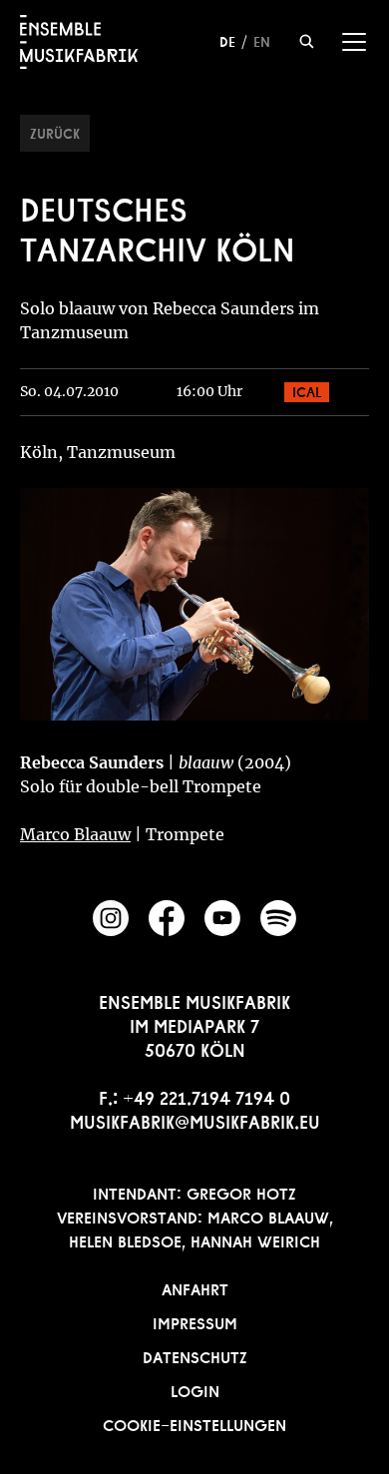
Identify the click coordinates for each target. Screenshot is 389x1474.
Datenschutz (195, 1355)
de (227, 40)
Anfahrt (195, 1287)
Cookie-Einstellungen (194, 1423)
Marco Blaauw (75, 834)
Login (195, 1389)
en (261, 40)
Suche (306, 41)
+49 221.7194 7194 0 (206, 1096)
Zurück (55, 132)
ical (306, 390)
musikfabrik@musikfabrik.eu (195, 1120)
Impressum (195, 1321)
